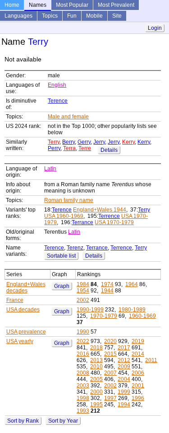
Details (109, 150)
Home (12, 5)
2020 (110, 341)
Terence (58, 101)
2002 (83, 300)
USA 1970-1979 (114, 222)
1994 (124, 404)
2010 (96, 366)
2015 (110, 354)
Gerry (84, 142)
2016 (83, 354)
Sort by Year (63, 421)
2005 (96, 379)
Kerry (128, 142)
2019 (138, 341)
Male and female (68, 116)
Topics (50, 16)
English (57, 85)
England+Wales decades (26, 287)
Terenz (75, 248)
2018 (96, 347)
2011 (151, 360)
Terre (84, 148)
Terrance (82, 222)
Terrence (109, 216)
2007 (110, 373)
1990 (83, 332)
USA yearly (19, 341)
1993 (83, 411)
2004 (124, 379)
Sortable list (61, 256)
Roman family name (68, 200)
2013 (96, 360)
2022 (83, 341)
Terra (69, 148)
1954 (83, 290)
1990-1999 (90, 309)
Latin (50, 168)
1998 (83, 398)
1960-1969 (142, 316)
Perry (54, 148)
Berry (68, 142)
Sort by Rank (23, 421)
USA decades (23, 309)
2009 (124, 366)
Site (117, 16)
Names (37, 5)
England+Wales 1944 (99, 210)
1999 (124, 392)
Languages (18, 16)
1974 (107, 284)
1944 (107, 290)
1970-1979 (103, 316)
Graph (61, 286)
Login (155, 28)
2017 (124, 347)
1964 (131, 284)
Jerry (99, 142)
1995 (96, 404)
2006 (138, 373)
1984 (83, 284)
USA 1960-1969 (63, 216)
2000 (96, 392)
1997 (110, 398)
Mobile (94, 16)
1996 (138, 398)
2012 (124, 360)
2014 (138, 354)
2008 (83, 373)
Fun (72, 16)
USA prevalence (26, 332)
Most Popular (72, 5)
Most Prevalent (116, 5)
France (14, 300)
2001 (138, 385)
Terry (53, 142)
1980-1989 (132, 309)
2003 (83, 385)
